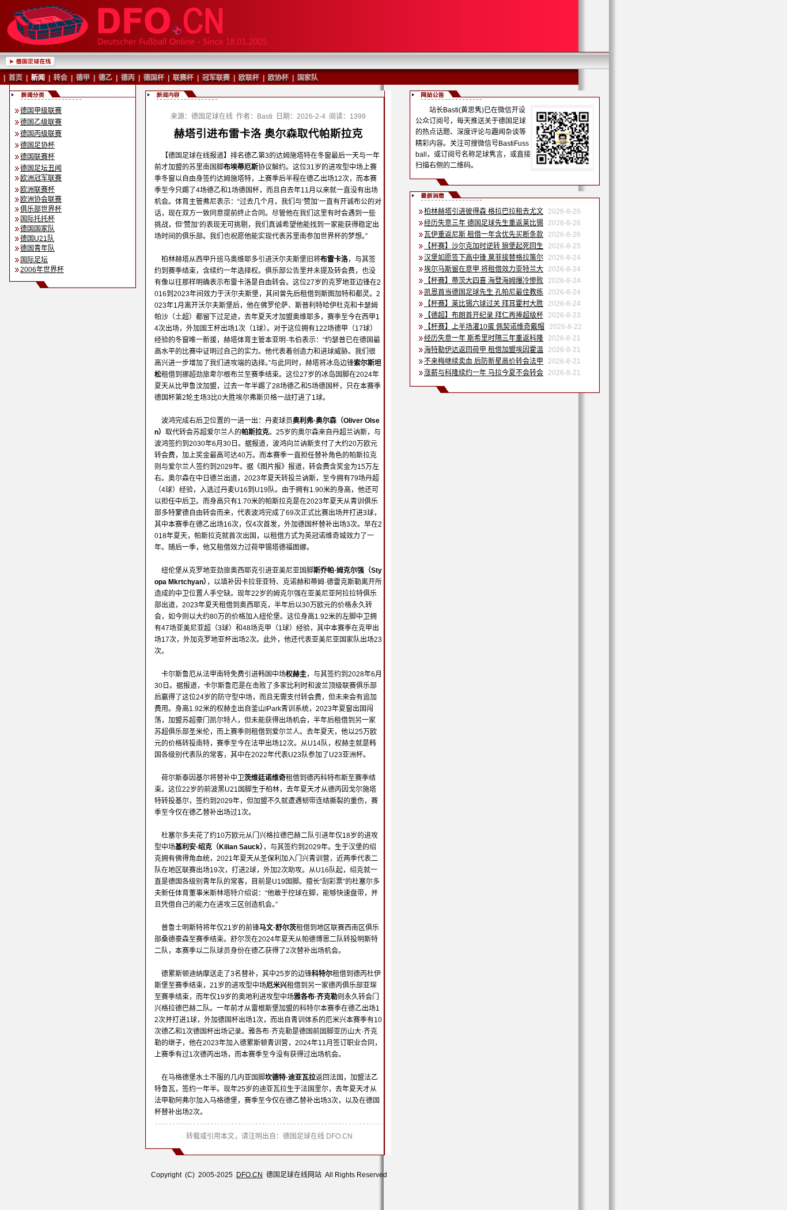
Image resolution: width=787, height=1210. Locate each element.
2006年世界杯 (42, 270)
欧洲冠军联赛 (41, 178)
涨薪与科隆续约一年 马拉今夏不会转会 (483, 373)
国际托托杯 (37, 219)
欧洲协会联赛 (41, 199)
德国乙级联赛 (41, 122)
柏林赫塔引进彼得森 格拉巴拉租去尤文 (483, 211)
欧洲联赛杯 (37, 190)
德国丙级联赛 (41, 134)
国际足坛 (34, 260)
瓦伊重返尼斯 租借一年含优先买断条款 (483, 234)
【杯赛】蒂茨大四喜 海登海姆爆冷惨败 (483, 281)
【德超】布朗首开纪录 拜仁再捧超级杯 (483, 315)
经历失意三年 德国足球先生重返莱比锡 (483, 223)
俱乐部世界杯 (41, 209)
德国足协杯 (37, 145)
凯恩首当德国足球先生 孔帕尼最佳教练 (483, 292)
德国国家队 (37, 229)
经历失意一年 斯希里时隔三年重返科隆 (483, 338)
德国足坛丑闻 (41, 168)
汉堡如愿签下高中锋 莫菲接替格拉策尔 (483, 258)
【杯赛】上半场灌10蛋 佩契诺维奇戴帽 (484, 327)
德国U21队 (37, 239)
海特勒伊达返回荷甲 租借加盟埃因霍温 (483, 350)
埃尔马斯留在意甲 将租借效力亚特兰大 (483, 269)
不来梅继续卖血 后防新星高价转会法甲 (483, 361)
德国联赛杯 (37, 157)
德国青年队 (37, 248)
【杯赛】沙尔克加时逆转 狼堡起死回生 (483, 246)
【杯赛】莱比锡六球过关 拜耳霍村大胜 (483, 304)
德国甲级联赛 (41, 111)
